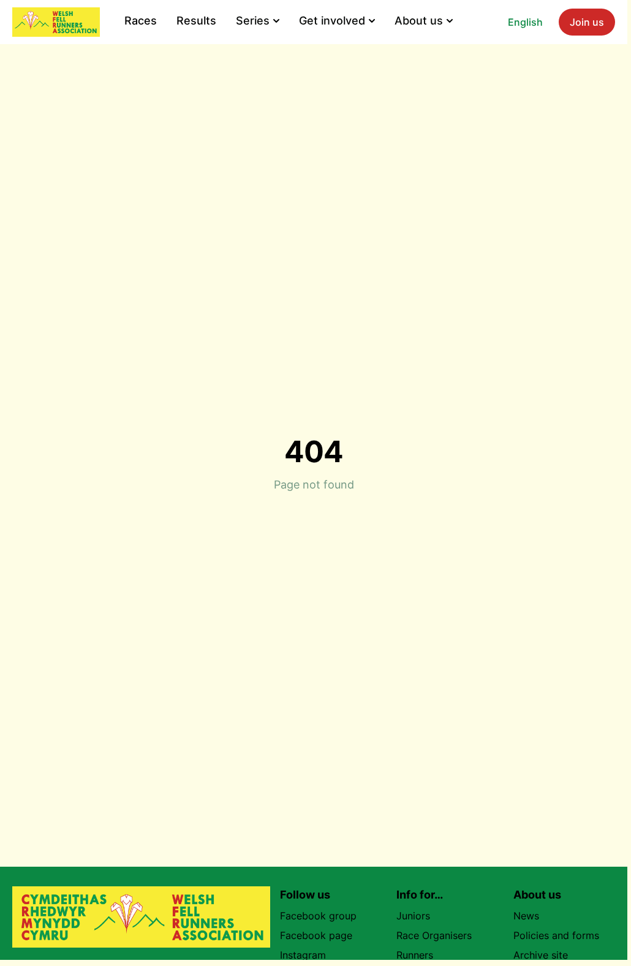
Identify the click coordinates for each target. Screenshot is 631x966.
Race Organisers (434, 935)
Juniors (413, 916)
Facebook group (318, 916)
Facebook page (316, 935)
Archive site (540, 955)
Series (253, 20)
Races (140, 20)
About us (419, 20)
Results (196, 20)
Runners (414, 955)
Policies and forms (556, 935)
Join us (587, 22)
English (525, 22)
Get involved (332, 20)
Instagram (303, 955)
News (526, 916)
